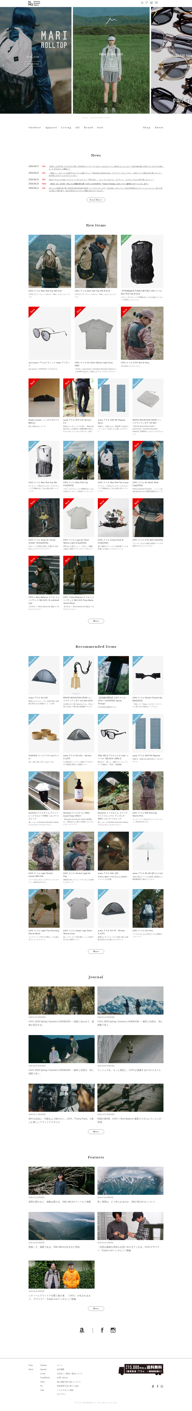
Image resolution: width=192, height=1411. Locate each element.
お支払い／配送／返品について (70, 1374)
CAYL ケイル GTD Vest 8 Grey (135, 362)
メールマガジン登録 (65, 1390)
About (159, 127)
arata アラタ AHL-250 (108, 873)
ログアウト (61, 1394)
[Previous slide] (3, 65)
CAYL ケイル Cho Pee (143, 930)
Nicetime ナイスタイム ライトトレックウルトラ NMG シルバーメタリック (44, 816)
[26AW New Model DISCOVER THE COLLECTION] (96, 112)
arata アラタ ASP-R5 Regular (146, 755)
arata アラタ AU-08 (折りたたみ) (148, 873)
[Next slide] (188, 65)
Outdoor (35, 127)
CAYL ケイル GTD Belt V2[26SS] (148, 540)
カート (59, 1365)
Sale (100, 127)
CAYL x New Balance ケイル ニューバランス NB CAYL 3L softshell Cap (44, 600)
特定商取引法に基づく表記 (68, 1386)
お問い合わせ (62, 1378)
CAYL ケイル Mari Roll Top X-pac (113, 482)
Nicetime (87, 1402)
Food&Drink (45, 1378)
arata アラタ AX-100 (38, 698)
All (77, 127)
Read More (96, 200)
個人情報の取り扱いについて (69, 1382)
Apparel (51, 127)
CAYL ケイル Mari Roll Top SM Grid (45, 291)
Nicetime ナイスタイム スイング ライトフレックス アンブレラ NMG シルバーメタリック (112, 816)
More (96, 621)
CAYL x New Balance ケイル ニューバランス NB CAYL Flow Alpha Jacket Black (78, 600)
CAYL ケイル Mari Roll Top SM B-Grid (92, 291)
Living (66, 127)
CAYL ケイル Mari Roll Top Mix (43, 482)
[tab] (83, 117)
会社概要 (60, 1369)
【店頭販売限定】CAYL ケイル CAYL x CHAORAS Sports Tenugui (112, 701)
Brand (88, 127)
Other (42, 1382)
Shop (147, 127)
